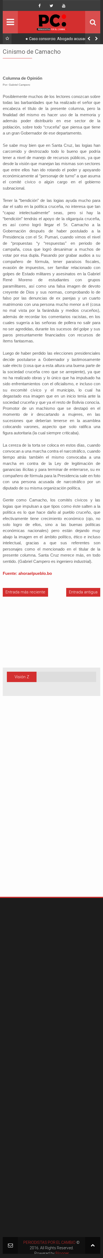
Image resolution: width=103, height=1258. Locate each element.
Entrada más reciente (25, 592)
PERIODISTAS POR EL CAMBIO (49, 1242)
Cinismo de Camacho (32, 51)
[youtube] (63, 5)
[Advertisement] (19, 805)
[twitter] (51, 5)
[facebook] (39, 5)
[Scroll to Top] (92, 1245)
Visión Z (22, 676)
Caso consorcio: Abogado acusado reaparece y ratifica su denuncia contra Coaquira (57, 40)
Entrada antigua (83, 592)
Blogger (62, 1253)
